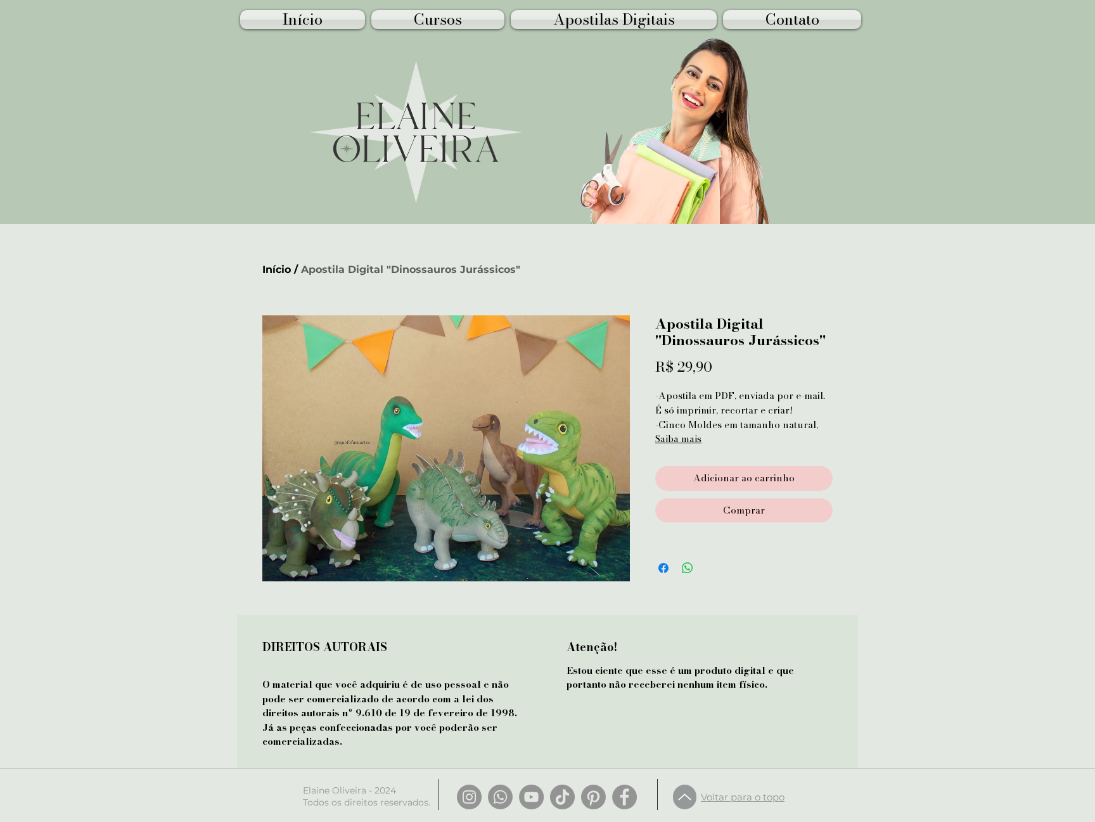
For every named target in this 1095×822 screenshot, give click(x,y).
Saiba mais (678, 439)
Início (276, 269)
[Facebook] (624, 797)
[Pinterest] (593, 797)
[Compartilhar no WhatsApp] (687, 568)
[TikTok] (562, 797)
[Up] (684, 797)
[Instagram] (469, 797)
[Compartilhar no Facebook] (663, 568)
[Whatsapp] (500, 797)
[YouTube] (531, 797)
